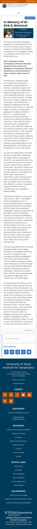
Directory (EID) (18, 466)
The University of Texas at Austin (16, 522)
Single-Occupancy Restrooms (18, 441)
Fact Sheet (18, 449)
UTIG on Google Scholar (18, 481)
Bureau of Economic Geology (18, 495)
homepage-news (29, 330)
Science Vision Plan (18, 452)
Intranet (18, 456)
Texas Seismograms (18, 474)
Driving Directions (18, 383)
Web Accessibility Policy (24, 524)
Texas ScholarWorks (18, 477)
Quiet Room (18, 437)
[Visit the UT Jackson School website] (18, 516)
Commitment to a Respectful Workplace (18, 430)
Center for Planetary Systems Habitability (18, 503)
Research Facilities (18, 445)
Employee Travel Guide (18, 433)
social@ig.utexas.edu (18, 419)
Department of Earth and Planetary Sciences (18, 499)
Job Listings (18, 470)
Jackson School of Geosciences (9, 1)
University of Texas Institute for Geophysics (18, 365)
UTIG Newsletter (18, 485)
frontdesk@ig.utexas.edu (21, 413)
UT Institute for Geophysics (15, 7)
